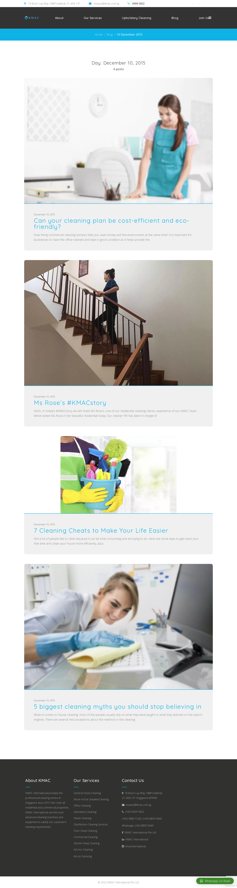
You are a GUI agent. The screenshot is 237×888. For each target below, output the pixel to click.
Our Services (93, 18)
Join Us (203, 18)
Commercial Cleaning (86, 837)
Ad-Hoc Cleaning (83, 849)
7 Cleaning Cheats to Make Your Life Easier (101, 530)
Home (99, 34)
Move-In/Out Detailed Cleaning (91, 799)
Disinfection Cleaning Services (91, 824)
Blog (174, 18)
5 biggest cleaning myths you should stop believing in (118, 706)
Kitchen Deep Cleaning (86, 843)
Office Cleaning (82, 805)
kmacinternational (135, 846)
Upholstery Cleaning (136, 18)
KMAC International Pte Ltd (139, 832)
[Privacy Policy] (211, 3)
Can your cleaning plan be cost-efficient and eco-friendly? (111, 223)
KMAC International (136, 839)
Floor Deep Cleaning (85, 830)
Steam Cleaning (82, 818)
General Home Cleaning (87, 793)
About (59, 18)
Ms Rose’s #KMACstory (70, 403)
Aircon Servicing (83, 856)
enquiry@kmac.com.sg (106, 3)
